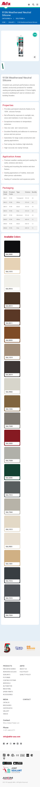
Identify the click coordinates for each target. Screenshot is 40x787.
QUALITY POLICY (25, 674)
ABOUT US (23, 669)
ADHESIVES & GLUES (10, 672)
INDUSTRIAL (7, 689)
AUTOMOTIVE (7, 686)
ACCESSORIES (8, 694)
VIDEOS (5, 714)
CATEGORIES (6, 18)
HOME (4, 22)
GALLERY (6, 711)
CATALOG (6, 702)
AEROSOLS (6, 683)
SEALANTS (11, 22)
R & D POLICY (24, 672)
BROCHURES (7, 705)
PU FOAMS (6, 677)
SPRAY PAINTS (8, 692)
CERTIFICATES (7, 708)
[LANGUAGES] (29, 5)
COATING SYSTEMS (9, 680)
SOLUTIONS (20, 18)
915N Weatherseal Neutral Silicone (27, 22)
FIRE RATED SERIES (9, 669)
